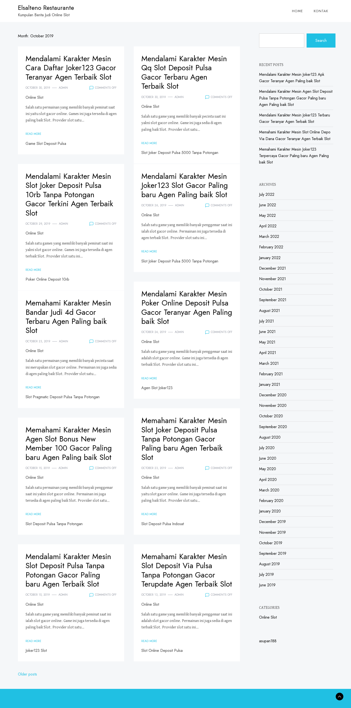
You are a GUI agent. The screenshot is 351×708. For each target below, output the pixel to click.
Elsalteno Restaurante (46, 7)
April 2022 (268, 226)
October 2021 (270, 289)
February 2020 (271, 500)
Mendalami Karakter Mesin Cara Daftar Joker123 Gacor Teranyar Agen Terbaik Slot (71, 67)
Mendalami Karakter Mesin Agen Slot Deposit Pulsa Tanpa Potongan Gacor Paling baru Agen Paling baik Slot (295, 98)
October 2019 (270, 543)
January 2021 (269, 384)
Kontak (321, 11)
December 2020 (273, 395)
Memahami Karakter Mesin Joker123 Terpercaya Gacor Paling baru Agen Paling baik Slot (294, 156)
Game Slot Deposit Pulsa (46, 143)
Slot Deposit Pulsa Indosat (162, 524)
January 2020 (270, 511)
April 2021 (267, 352)
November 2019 (272, 532)
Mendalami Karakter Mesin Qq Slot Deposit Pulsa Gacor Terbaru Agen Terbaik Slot (184, 72)
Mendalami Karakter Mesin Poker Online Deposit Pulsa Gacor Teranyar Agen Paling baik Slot (186, 307)
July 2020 (267, 448)
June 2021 (267, 331)
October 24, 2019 (153, 332)
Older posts (27, 674)
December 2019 (272, 521)
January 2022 (270, 258)
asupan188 (268, 641)
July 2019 (266, 574)
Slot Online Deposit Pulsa (162, 650)
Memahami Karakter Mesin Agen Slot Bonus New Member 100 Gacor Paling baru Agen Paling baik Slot (69, 443)
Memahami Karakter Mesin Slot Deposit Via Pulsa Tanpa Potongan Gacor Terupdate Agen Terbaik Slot (186, 570)
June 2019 (267, 585)
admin (63, 88)
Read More (33, 134)
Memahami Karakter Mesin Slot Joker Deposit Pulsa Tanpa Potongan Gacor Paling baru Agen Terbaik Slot (184, 439)
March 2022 (269, 236)
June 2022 (267, 205)
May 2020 (267, 469)
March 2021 (269, 363)
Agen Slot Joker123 (157, 388)
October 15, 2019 (38, 468)
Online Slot (34, 97)
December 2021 (272, 268)
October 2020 (271, 416)
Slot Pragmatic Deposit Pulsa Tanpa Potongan (63, 397)
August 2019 (269, 564)
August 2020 (270, 437)
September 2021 (272, 300)
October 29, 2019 (38, 224)
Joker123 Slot (36, 650)
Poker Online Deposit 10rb (47, 279)
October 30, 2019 (38, 88)
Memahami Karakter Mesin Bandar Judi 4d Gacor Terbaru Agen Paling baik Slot (68, 316)
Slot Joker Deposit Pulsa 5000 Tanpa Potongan (179, 152)
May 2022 (267, 215)
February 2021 (271, 374)
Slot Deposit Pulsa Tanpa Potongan (54, 524)
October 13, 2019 (153, 595)
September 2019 (272, 553)
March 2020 (269, 490)
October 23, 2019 (38, 341)
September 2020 (273, 427)
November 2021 (272, 279)
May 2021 (267, 342)
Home (297, 11)
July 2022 (266, 194)
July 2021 (266, 321)
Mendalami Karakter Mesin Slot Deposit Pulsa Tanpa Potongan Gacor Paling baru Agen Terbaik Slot (68, 570)
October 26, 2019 (153, 205)
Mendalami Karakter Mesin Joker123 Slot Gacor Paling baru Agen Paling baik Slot (184, 185)
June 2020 (267, 458)
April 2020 (268, 479)
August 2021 (269, 310)
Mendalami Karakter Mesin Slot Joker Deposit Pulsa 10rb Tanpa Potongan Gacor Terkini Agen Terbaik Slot (69, 194)
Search (321, 40)
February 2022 (271, 247)
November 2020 (273, 405)
